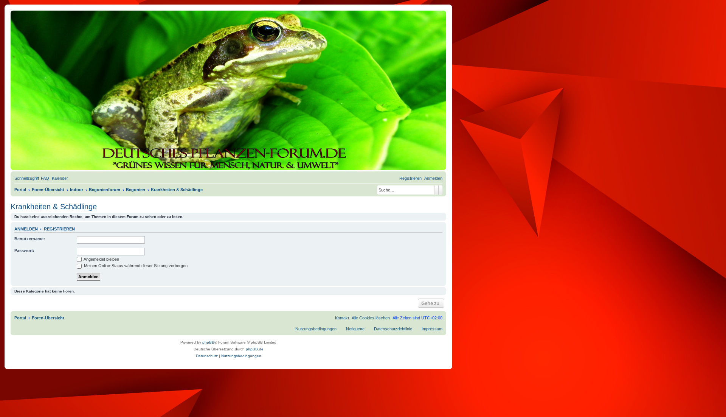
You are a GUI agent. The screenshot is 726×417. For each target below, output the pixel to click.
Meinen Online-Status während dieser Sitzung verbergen (135, 265)
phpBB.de (255, 349)
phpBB (208, 342)
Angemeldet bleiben (101, 259)
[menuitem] (45, 178)
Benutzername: (29, 239)
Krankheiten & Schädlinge (54, 206)
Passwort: (24, 250)
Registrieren (59, 229)
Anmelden (26, 229)
